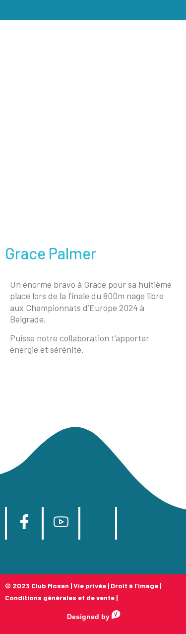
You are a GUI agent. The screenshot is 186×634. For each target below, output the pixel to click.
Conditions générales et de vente (60, 597)
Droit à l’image (134, 585)
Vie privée (89, 585)
